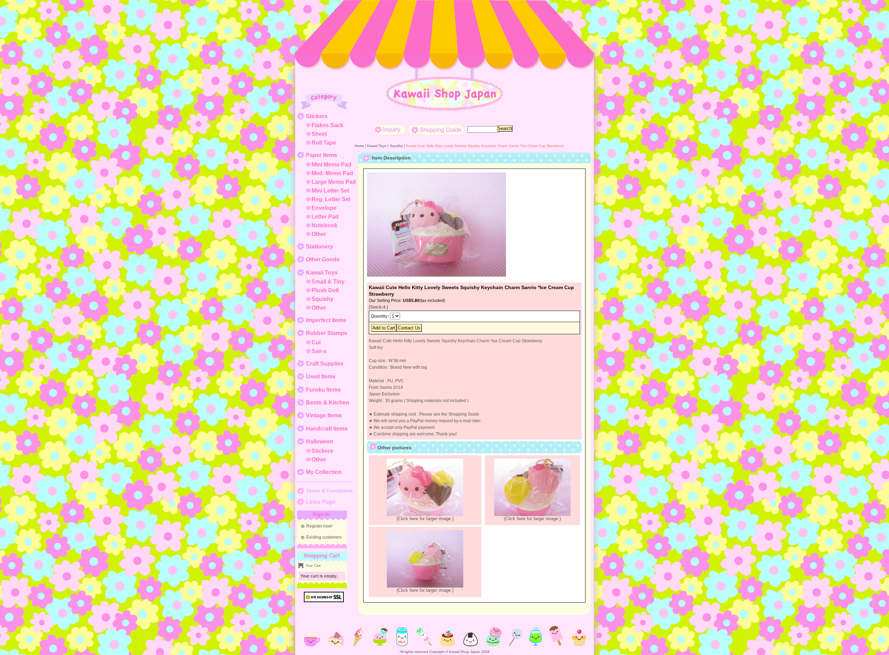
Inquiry (389, 129)
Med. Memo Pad (332, 173)
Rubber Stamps (326, 333)
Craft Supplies (324, 364)
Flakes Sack (327, 125)
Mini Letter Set (330, 191)
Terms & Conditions (329, 490)
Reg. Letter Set (330, 199)
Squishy (322, 299)
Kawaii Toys (322, 273)
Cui (316, 342)
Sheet (319, 134)
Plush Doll (325, 290)
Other (318, 234)
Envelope (324, 208)
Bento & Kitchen (327, 403)
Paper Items (321, 155)
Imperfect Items (326, 320)
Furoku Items (323, 390)
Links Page (320, 502)
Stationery (319, 246)
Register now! (319, 526)
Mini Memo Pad (331, 164)
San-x (319, 351)
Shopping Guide (436, 129)
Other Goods (323, 259)
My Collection (324, 472)
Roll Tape (323, 143)
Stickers (316, 116)
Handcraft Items (327, 429)
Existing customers (324, 537)
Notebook (324, 225)
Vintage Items (324, 415)
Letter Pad (325, 217)
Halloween (319, 441)
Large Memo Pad (333, 182)
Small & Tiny (327, 282)
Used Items (320, 376)
